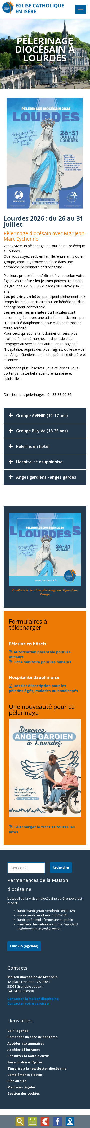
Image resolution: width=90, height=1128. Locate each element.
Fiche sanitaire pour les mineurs (43, 662)
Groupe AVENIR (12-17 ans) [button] (42, 415)
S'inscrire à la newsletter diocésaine (37, 1068)
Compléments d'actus (25, 1075)
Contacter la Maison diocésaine (33, 999)
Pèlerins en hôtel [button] (33, 446)
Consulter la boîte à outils (29, 1056)
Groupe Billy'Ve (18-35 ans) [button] (42, 431)
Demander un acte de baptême (33, 1037)
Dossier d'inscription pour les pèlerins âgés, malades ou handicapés (43, 688)
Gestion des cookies (24, 1093)
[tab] (45, 415)
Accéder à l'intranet (24, 1050)
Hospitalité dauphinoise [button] (39, 462)
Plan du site (17, 1081)
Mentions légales (22, 1087)
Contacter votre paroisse (28, 1003)
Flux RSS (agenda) (24, 946)
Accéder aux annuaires (26, 1043)
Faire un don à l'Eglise (25, 1062)
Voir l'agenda (18, 1031)
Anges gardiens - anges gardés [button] (46, 477)
